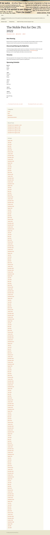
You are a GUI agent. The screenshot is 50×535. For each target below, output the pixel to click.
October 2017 (10, 339)
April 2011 (9, 486)
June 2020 (9, 279)
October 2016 (10, 362)
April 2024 (9, 193)
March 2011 (10, 488)
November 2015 (11, 383)
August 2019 (10, 298)
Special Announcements (12, 117)
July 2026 (9, 142)
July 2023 (9, 210)
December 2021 (11, 245)
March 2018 (10, 330)
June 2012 (9, 460)
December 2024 (11, 178)
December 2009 (11, 516)
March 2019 (10, 307)
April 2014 (9, 418)
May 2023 (9, 213)
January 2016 (10, 379)
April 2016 (9, 373)
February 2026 (10, 151)
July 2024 (9, 187)
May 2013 (9, 439)
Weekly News (11, 21)
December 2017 (11, 336)
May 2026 (9, 146)
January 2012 (10, 469)
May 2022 (9, 236)
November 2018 (11, 315)
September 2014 (11, 409)
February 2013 (10, 445)
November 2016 (11, 360)
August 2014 (10, 411)
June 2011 (9, 482)
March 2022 (10, 240)
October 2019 (10, 294)
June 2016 (9, 369)
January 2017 (10, 356)
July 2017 (9, 345)
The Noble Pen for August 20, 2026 (14, 128)
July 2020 (9, 277)
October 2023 (10, 204)
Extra (9, 113)
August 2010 (10, 501)
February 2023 (10, 219)
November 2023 (11, 202)
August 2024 (10, 185)
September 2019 (11, 296)
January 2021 (10, 266)
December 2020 (11, 268)
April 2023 (9, 215)
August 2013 (10, 433)
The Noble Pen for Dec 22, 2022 (15, 104)
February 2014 (10, 422)
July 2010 (9, 503)
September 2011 (11, 476)
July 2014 (9, 413)
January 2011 (10, 492)
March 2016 (10, 375)
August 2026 (10, 140)
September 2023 (11, 206)
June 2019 (9, 302)
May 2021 (9, 258)
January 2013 (10, 446)
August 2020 (10, 275)
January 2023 (10, 221)
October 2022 (10, 227)
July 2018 (9, 322)
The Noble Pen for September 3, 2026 (14, 125)
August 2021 (10, 253)
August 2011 (10, 478)
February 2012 (10, 467)
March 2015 (10, 398)
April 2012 (9, 463)
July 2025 (9, 165)
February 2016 (10, 377)
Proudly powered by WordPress (12, 532)
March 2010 (10, 510)
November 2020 (11, 270)
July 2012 (9, 458)
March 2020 (10, 285)
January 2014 (10, 424)
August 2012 (10, 456)
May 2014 (9, 416)
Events (9, 111)
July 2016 (9, 367)
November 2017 (11, 337)
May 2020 (9, 281)
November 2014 (11, 405)
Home (2, 15)
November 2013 (11, 428)
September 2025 (11, 161)
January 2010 (10, 514)
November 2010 (11, 495)
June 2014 (9, 414)
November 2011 (11, 473)
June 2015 (9, 392)
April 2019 (9, 305)
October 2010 (10, 497)
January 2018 (10, 334)
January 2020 (10, 289)
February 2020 (10, 287)
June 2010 (9, 505)
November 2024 (11, 180)
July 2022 (9, 232)
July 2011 (9, 480)
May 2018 (9, 326)
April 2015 (9, 396)
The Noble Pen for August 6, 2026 (14, 132)
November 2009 (11, 518)
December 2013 (11, 426)
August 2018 (10, 320)
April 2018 (9, 328)
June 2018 (9, 324)
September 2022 (11, 228)
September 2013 (11, 431)
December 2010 (11, 493)
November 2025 (11, 157)
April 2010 (9, 508)
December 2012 (11, 448)
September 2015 (11, 386)
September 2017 (11, 341)
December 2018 (11, 313)
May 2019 (9, 304)
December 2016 (11, 358)
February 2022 (10, 242)
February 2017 (10, 354)
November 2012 (11, 450)
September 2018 (11, 319)
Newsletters (19, 33)
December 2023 (11, 200)
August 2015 (10, 388)
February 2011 (10, 490)
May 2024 (9, 191)
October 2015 (10, 384)
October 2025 (10, 159)
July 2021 (9, 255)
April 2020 (9, 283)
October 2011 (10, 475)
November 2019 (11, 292)
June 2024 (9, 189)
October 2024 (10, 181)
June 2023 (9, 211)
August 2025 (10, 163)
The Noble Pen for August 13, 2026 (14, 130)
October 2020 (10, 272)
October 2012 (10, 452)
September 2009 (11, 522)
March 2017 (10, 352)
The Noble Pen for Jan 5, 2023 (35, 104)
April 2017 (9, 351)
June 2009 (9, 527)
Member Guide (4, 21)
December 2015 (11, 381)
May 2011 (9, 484)
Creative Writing (33, 50)
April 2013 (9, 441)
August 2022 (10, 230)
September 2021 (11, 251)
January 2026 (10, 153)
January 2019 (10, 311)
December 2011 (11, 471)
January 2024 (10, 198)
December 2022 (11, 223)
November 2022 (11, 225)
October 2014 (10, 407)
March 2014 (10, 420)
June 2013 (9, 437)
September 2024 (11, 183)
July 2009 (9, 525)
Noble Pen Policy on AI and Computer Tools (25, 21)
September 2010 (11, 499)
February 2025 (10, 174)
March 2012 (10, 465)
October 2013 (10, 429)
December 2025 (11, 155)
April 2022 (9, 238)
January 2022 (10, 243)
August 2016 (10, 366)
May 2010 (9, 507)
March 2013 (10, 443)
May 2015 (9, 394)
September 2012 (11, 454)
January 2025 (10, 176)
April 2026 (9, 148)
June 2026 (9, 144)
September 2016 (11, 364)
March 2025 (10, 172)
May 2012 (9, 461)
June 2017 (9, 347)
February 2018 (10, 332)
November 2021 (11, 247)
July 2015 (9, 390)
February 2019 (10, 309)
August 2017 (10, 343)
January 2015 (10, 401)
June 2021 (9, 257)
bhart (24, 33)
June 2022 (9, 234)
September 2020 (11, 274)
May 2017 (9, 349)
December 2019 (11, 290)
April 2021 (9, 260)
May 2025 (9, 168)
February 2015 (10, 399)
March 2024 (10, 195)
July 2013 (9, 435)
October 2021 (10, 249)
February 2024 (10, 196)
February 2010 (10, 512)
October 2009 (10, 520)
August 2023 (10, 208)
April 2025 (9, 170)
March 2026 (10, 149)
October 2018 (10, 317)
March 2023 (10, 217)
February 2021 (10, 264)
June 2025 (9, 166)
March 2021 (10, 262)
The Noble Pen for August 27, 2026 (14, 127)
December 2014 (11, 403)
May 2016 (9, 371)
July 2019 (9, 300)
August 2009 (10, 523)
